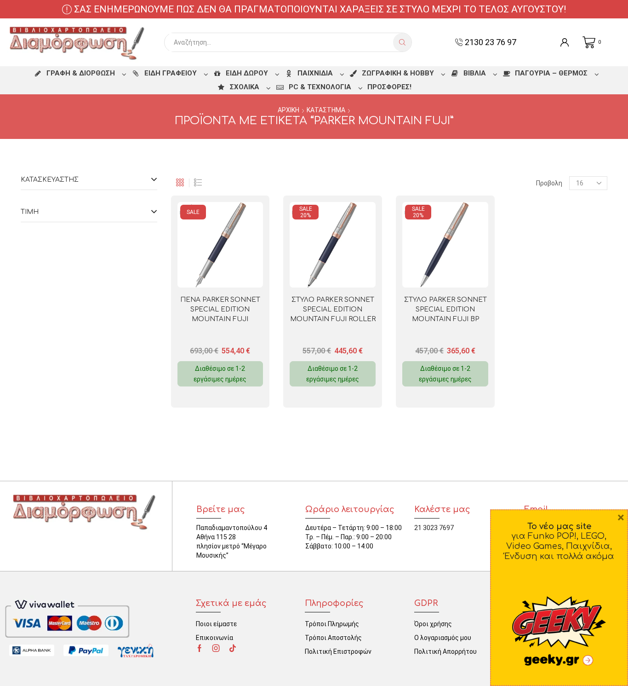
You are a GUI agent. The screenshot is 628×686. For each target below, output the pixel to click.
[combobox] (281, 42)
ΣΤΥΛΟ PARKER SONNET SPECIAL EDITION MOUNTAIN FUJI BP (445, 309)
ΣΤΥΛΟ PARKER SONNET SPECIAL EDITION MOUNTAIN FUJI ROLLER (333, 309)
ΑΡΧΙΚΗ (288, 110)
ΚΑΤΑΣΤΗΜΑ (326, 110)
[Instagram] (216, 648)
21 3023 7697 (434, 527)
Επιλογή (237, 273)
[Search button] (402, 42)
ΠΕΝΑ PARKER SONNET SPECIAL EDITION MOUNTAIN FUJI (220, 309)
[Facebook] (199, 648)
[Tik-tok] (232, 648)
